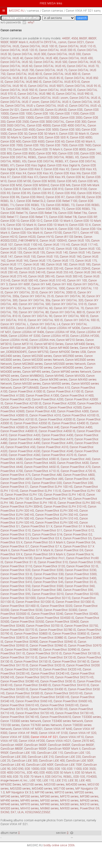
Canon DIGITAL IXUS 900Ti (46, 86)
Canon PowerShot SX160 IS (70, 661)
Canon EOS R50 (65, 193)
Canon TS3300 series (86, 717)
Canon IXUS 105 (79, 240)
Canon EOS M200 (43, 181)
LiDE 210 (61, 780)
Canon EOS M (75, 177)
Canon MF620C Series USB (68, 352)
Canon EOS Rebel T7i (34, 217)
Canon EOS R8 (75, 197)
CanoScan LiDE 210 (41, 757)
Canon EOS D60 (90, 153)
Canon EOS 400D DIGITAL (69, 125)
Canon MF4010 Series (49, 344)
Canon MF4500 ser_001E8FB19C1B (24, 348)
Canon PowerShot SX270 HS (35, 677)
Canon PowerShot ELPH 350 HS (56, 515)
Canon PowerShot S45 (48, 582)
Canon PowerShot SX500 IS (24, 693)
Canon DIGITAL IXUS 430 (76, 58)
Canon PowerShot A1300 (42, 395)
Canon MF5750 (38, 352)
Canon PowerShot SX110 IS (19, 657)
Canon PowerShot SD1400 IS (20, 606)
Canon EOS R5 (21, 193)
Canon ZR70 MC (83, 741)
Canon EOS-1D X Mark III (40, 229)
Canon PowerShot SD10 (48, 594)
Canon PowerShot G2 (78, 534)
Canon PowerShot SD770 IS (19, 630)
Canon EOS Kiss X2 (56, 169)
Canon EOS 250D (18, 121)
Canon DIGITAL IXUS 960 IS (57, 90)
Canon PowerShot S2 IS (82, 566)
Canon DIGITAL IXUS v (20, 105)
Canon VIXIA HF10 (71, 737)
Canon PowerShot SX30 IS (58, 681)
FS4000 (91, 776)
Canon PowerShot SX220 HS (62, 669)
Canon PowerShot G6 (81, 542)
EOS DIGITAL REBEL (58, 776)
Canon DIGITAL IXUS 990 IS (74, 94)
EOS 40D (32, 772)
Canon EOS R (12, 189)
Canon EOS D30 (68, 153)
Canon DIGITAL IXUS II (56, 102)
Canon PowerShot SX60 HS (34, 701)
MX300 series (69, 804)
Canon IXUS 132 (89, 249)
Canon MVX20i (75, 376)
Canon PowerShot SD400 (81, 614)
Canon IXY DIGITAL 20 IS (21, 292)
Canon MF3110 (23, 344)
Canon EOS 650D (33, 141)
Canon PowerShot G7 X (46, 546)
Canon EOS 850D (24, 153)
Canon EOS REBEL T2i (30, 205)
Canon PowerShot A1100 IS (65, 391)
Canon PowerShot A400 (76, 427)
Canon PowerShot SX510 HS (63, 693)
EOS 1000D (32, 769)
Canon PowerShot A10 (55, 387)
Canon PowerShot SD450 (17, 618)
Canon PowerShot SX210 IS (23, 669)
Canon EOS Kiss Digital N (63, 165)
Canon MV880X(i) (32, 376)
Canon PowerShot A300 (73, 411)
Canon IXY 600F (19, 284)
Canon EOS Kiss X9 (52, 177)
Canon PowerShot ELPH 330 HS (56, 510)
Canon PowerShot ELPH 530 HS (56, 522)
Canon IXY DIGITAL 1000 (48, 288)
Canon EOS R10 (53, 189)
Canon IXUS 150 (25, 256)
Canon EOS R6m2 (32, 197)
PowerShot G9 (89, 808)
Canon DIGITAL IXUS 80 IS (24, 74)
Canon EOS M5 (88, 181)
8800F (92, 38)
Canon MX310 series (24, 379)
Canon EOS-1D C (31, 221)
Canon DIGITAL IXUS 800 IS (62, 74)
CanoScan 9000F (35, 748)
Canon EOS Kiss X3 (83, 169)
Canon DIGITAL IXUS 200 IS (57, 50)
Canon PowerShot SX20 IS (47, 665)
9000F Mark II (19, 42)
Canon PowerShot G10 (16, 530)
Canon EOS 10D (43, 113)
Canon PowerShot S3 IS (16, 574)
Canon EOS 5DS (33, 137)
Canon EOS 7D (22, 149)
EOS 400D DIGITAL (13, 772)
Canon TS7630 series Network (41, 725)
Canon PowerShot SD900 (21, 642)
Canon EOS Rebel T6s (72, 213)
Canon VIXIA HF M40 (58, 729)
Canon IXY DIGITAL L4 (45, 324)
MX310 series (89, 804)
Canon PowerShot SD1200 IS (35, 602)
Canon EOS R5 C (43, 193)
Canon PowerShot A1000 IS (27, 391)
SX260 (5, 812)
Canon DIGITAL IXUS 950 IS (19, 90)
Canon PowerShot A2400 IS (28, 407)
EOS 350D (89, 769)
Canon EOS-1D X (80, 225)
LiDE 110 (48, 780)
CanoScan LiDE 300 (25, 760)
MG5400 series (42, 788)
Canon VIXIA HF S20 (82, 733)
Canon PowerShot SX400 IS (32, 685)
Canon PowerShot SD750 (81, 626)
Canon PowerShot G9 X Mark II (44, 554)
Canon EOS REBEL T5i (80, 209)
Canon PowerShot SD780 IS (57, 630)
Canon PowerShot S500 (47, 586)
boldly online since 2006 (59, 845)
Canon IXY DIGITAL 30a (34, 300)
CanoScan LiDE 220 (68, 757)
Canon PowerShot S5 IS (81, 582)
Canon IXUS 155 (47, 256)
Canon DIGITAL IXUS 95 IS (83, 86)
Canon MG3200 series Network (43, 360)
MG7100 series (64, 788)
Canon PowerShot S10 (53, 562)
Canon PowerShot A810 (16, 479)
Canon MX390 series (53, 379)
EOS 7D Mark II (34, 776)
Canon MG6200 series (68, 367)
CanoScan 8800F (12, 748)
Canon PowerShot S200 (47, 570)
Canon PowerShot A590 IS (41, 459)
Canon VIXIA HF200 (32, 741)
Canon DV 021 (10, 110)
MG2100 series (32, 784)
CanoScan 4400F (12, 745)
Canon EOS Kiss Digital (31, 165)
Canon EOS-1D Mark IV (53, 225)
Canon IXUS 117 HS (84, 244)
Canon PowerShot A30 (41, 411)
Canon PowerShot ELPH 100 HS (51, 487)
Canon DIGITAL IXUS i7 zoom (20, 102)
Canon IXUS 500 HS (25, 280)
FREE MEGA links (51, 3)
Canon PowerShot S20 (15, 570)
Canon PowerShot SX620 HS (59, 705)
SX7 (13, 812)
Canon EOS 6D (55, 141)
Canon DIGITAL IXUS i (15, 98)
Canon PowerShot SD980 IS (23, 649)
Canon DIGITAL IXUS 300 (29, 54)
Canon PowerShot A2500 (65, 407)
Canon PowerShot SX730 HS (74, 713)
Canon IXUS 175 (86, 260)
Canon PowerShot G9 (69, 550)
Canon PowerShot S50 (15, 586)
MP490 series (10, 800)
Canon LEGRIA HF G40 (31, 328)
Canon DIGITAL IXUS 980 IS (36, 94)
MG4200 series (76, 784)
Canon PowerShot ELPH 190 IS (35, 503)
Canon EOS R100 (76, 189)
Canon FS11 (71, 233)
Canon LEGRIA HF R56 (60, 332)
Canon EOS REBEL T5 (50, 209)
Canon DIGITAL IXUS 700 (17, 70)
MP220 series (84, 792)
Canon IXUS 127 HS (41, 249)
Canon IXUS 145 (80, 252)
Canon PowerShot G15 (16, 534)
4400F (66, 38)
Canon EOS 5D (17, 133)
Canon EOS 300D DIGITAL (47, 121)
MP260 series (49, 796)
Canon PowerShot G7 (15, 546)
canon (62, 42)
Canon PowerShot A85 (48, 479)
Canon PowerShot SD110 (53, 598)
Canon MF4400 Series (79, 344)
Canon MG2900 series (68, 356)
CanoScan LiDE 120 (77, 753)
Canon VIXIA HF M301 (28, 729)
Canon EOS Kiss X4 (13, 173)
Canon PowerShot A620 (40, 463)
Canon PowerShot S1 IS (20, 562)
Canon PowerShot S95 (15, 594)
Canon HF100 (89, 233)
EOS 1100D (74, 769)
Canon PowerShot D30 (78, 483)
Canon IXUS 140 (57, 252)
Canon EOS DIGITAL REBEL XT (48, 161)
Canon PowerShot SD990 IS (61, 649)
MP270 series (69, 796)
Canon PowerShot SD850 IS (70, 633)
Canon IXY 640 (41, 284)
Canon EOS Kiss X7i (25, 177)
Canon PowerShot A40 (44, 427)
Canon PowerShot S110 (16, 566)
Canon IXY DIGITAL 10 (15, 288)
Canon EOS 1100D (67, 113)
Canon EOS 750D (57, 145)
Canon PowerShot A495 (57, 443)
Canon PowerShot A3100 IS (80, 415)
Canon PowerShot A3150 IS (19, 419)
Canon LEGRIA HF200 (84, 336)
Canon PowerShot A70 (76, 467)
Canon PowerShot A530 (24, 451)
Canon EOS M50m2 (36, 185)
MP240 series (10, 796)
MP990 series (49, 804)
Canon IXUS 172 (63, 260)
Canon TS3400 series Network (62, 721)
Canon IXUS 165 (17, 260)
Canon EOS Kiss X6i (67, 173)
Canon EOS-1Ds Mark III (27, 233)
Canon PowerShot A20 (15, 399)
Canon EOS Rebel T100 (62, 201)
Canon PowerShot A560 (24, 455)
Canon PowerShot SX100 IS (81, 653)
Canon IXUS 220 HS (50, 268)
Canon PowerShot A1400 (77, 395)
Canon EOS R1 (31, 189)
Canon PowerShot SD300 (60, 610)
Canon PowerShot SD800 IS (32, 633)
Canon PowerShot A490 (24, 443)
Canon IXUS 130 (67, 249)
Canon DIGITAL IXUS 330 (64, 54)
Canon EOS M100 (19, 181)
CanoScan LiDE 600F (39, 764)
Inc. (25, 780)
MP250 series (29, 796)
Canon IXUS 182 (57, 264)
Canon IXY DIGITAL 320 (67, 300)
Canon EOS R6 (10, 197)
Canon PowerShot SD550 (27, 621)
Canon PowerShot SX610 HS (20, 705)
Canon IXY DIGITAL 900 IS (71, 316)
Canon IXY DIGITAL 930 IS (81, 320)
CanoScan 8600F (83, 745)
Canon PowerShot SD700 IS (44, 626)
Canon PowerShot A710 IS (41, 471)
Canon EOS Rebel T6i (43, 213)
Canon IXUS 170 (40, 260)
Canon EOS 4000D (39, 125)
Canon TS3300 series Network (21, 721)
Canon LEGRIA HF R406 (28, 332)
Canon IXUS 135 (34, 252)
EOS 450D (45, 772)
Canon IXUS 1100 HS (28, 244)
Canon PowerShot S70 (15, 590)
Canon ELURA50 (56, 110)
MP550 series (49, 800)
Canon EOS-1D (10, 221)
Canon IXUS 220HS (77, 268)
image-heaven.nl (11, 780)
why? (31, 22)
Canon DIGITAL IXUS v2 (52, 105)
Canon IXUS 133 (11, 252)
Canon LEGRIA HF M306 (64, 328)
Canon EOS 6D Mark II (80, 141)
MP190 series (44, 792)
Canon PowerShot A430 (57, 435)
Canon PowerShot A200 (47, 399)
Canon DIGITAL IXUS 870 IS (61, 82)
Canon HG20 (27, 237)
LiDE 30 (73, 780)
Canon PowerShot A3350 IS (32, 423)
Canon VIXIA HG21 (58, 741)
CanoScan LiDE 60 (13, 764)
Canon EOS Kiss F (30, 169)
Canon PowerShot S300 (81, 574)
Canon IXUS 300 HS (69, 276)
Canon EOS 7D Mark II (47, 149)
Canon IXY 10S (77, 280)
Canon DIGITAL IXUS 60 (16, 66)
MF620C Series (11, 784)
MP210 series (64, 792)
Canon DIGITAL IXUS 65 (50, 66)
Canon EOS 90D (46, 153)
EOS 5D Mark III (85, 772)
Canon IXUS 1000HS (53, 240)
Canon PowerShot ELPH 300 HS (79, 503)
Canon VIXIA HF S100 (53, 733)
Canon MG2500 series (37, 356)
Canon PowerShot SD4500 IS (54, 618)
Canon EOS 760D (80, 145)
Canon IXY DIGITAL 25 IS (37, 296)
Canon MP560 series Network (71, 371)
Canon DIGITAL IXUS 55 (84, 62)
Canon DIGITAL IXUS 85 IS (45, 78)
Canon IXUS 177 (11, 264)
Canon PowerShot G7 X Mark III (32, 550)
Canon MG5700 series (37, 367)
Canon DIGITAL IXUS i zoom (49, 98)
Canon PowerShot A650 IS (41, 467)
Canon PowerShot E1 (15, 487)
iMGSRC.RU (16, 10)
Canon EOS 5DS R (57, 137)
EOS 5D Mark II (63, 772)
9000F (4, 42)
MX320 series (10, 808)
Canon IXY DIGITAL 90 (37, 316)
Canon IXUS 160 (70, 256)
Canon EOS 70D (34, 145)
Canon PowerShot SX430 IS (48, 689)
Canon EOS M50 (11, 185)
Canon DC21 (76, 42)
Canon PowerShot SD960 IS (48, 645)
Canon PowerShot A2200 (59, 403)
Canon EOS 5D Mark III (74, 133)
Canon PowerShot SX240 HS (50, 673)
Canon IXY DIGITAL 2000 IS (57, 292)
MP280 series (89, 796)
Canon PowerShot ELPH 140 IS (64, 494)
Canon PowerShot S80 (47, 590)
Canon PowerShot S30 (49, 574)
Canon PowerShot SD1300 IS (75, 602)
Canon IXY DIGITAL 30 (70, 296)
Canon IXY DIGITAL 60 (37, 308)
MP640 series (10, 804)
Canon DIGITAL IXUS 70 (83, 66)
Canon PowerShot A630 (73, 463)
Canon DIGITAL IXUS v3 (85, 105)
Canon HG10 (9, 237)
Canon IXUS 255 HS (60, 272)
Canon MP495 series (36, 371)
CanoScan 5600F (35, 745)
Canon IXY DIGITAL (86, 284)
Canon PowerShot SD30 (26, 610)
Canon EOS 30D (76, 121)
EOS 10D (60, 769)
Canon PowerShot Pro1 (49, 558)
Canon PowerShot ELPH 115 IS (40, 491)
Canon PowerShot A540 (57, 451)
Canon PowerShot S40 (48, 578)
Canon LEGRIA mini (42, 340)
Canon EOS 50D (70, 129)
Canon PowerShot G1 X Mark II (74, 526)
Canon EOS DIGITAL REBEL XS (58, 157)
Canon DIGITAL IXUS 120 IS (19, 50)
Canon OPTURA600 (26, 387)
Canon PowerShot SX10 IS (44, 653)
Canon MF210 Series (70, 340)
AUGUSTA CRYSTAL (43, 42)
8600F (83, 38)
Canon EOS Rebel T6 (14, 213)
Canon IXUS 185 (80, 264)
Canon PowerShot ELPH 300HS (21, 506)
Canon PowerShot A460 (24, 439)
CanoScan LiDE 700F (68, 764)
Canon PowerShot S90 (78, 590)
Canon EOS (75, 110)
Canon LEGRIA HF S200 (24, 336)
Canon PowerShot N (80, 554)
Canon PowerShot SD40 (47, 614)
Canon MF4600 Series (63, 348)
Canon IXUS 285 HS (41, 276)
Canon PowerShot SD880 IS (48, 637)
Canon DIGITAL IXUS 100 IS (38, 46)
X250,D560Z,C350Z (37, 812)
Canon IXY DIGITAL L (15, 324)
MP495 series (29, 800)
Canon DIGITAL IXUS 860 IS (23, 82)
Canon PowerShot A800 (79, 475)
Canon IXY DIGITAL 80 (34, 312)
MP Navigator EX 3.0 (19, 792)
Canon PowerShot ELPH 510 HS (56, 518)
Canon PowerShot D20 (47, 483)
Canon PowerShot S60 (80, 586)
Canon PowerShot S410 (16, 582)
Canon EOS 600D (81, 137)
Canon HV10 (45, 237)
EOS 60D (6, 776)
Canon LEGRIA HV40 (14, 340)
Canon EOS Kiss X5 (40, 173)
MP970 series (29, 804)
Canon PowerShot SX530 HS (50, 697)
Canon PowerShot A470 (57, 439)
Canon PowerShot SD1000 (18, 598)
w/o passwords (11, 22)
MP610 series (69, 800)
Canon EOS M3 (67, 181)
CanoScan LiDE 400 (52, 760)
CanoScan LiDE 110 (50, 753)
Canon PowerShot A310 (45, 415)
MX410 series (29, 808)
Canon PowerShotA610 (55, 717)
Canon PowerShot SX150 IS (32, 661)
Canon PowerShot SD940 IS (57, 642)
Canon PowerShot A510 (52, 447)
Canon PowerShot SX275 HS (74, 677)
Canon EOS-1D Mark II (58, 221)
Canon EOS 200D (71, 117)
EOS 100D (47, 769)
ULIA (20, 812)
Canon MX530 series (27, 383)
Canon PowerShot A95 (80, 479)
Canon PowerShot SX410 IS (70, 685)
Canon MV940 (54, 376)
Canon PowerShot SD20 (56, 606)
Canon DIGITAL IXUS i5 (85, 98)
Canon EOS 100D (21, 113)
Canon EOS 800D (75, 149)
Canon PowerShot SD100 (81, 594)
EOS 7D (18, 776)
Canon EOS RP (87, 217)
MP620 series (89, 800)
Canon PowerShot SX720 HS (35, 713)
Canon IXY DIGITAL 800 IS (67, 312)
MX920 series (69, 808)
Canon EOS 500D (47, 129)
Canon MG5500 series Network (65, 364)
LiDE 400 (85, 780)
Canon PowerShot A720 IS (78, 471)
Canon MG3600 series (28, 364)
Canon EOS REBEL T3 (60, 205)
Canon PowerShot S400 (80, 578)
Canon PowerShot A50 (20, 447)
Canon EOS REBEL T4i (20, 209)
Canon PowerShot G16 (47, 534)
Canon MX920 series (56, 383)
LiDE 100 (35, 780)
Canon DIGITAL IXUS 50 (16, 62)
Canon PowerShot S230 (80, 570)
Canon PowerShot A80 (47, 475)
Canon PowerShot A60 (76, 459)
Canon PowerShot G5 (77, 538)
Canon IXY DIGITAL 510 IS (69, 304)
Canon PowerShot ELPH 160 (53, 498)
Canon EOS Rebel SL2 (31, 201)
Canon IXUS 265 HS (88, 272)
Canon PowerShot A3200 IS (57, 419)
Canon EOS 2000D (47, 117)
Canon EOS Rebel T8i (63, 217)
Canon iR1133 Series (68, 237)
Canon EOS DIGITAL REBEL (19, 157)
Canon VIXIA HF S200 (15, 737)
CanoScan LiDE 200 (13, 757)
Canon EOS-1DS (68, 229)
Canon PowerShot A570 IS (59, 455)
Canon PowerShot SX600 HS (73, 701)
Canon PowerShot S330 (16, 578)
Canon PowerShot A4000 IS (19, 431)
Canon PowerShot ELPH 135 (23, 494)
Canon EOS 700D (12, 145)
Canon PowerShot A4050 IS (57, 431)
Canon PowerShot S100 (85, 562)
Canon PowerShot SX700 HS (48, 709)
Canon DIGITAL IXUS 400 (41, 58)
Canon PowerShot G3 (15, 538)
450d (74, 38)
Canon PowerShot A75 (15, 475)
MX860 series (49, 808)
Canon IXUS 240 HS (32, 272)
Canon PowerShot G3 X (46, 538)
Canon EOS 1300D (22, 117)
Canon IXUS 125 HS (14, 249)
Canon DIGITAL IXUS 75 (51, 70)
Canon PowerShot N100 (16, 558)
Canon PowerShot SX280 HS (20, 681)
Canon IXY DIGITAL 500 (34, 304)
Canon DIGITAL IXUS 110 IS (77, 46)
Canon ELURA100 (32, 110)
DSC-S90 (17, 769)
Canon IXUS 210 (25, 268)
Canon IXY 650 (62, 284)
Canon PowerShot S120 (49, 566)
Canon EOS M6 (60, 185)
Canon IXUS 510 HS (52, 280)
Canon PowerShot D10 (15, 483)
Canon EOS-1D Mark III (21, 225)
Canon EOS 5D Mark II (43, 133)
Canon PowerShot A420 (24, 435)
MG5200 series (20, 788)
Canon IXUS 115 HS (57, 244)
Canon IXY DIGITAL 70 (69, 308)
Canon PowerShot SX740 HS (20, 717)
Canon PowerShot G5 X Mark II (44, 542)
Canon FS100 (53, 233)
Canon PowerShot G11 (47, 530)
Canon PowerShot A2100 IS (23, 403)
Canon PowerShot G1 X (36, 526)
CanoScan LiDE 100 (23, 753)
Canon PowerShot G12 (79, 530)
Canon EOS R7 (55, 197)
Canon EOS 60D (11, 141)
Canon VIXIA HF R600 (23, 733)
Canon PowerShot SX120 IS (57, 657)
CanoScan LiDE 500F (79, 760)
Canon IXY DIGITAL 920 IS (45, 320)
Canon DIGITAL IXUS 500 (50, 62)
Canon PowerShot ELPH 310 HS (65, 506)
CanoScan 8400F (59, 745)
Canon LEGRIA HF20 (55, 336)
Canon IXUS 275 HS (14, 276)
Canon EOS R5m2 (89, 193)
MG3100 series (54, 784)
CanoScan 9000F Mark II (64, 748)
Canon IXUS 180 (34, 264)
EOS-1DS (79, 776)
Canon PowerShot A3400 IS (70, 423)
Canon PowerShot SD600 (62, 621)
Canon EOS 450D (24, 129)
